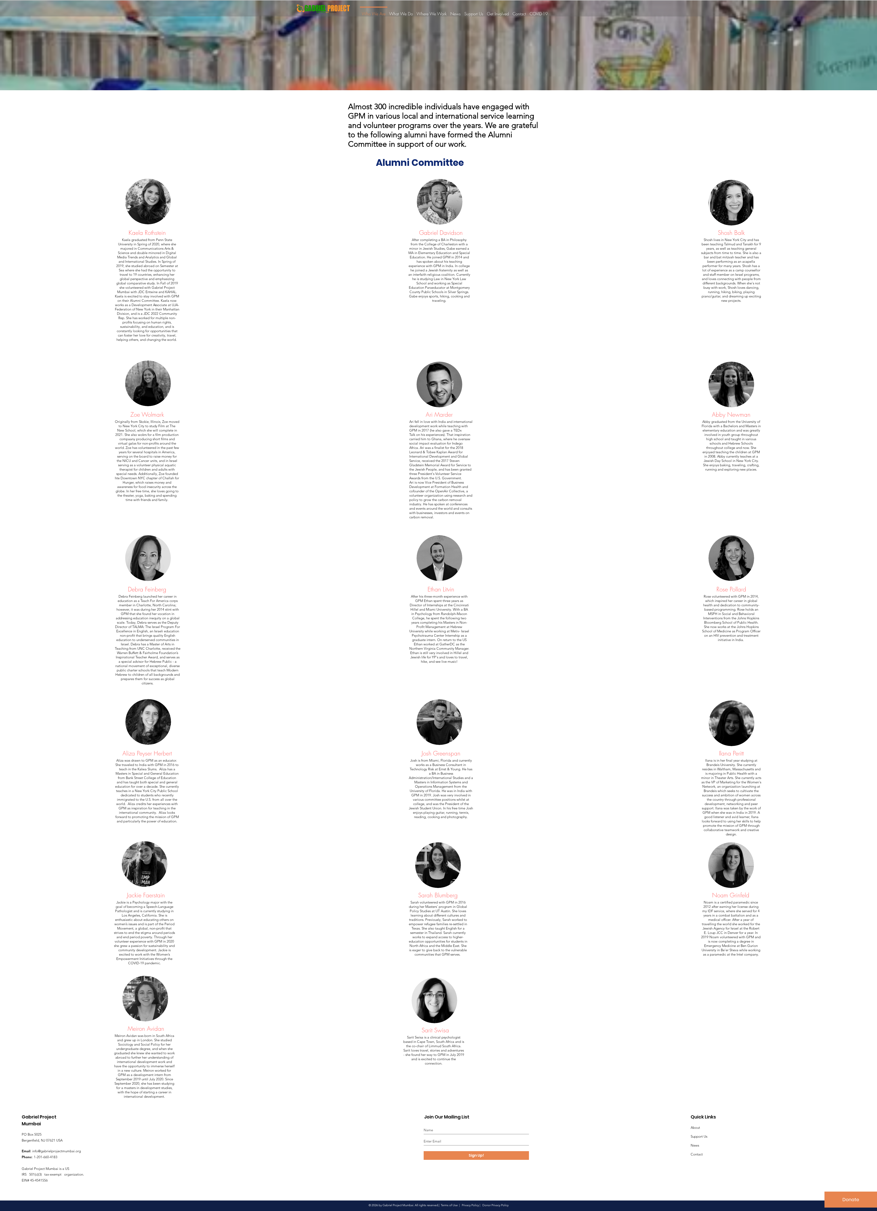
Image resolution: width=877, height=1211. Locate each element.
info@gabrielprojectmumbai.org (56, 1151)
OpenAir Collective (449, 491)
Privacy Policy (470, 1205)
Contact (697, 1154)
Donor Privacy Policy (495, 1205)
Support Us (699, 1136)
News (695, 1145)
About (695, 1127)
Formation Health (448, 487)
